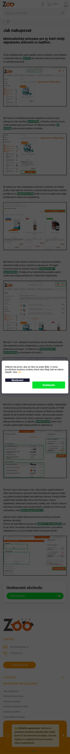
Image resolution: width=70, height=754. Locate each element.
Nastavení (17, 380)
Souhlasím (48, 385)
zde (19, 372)
